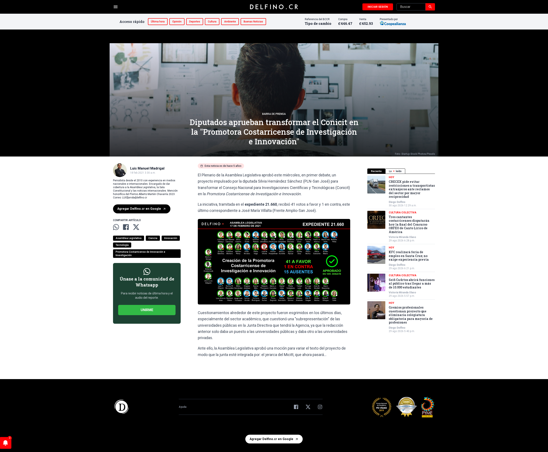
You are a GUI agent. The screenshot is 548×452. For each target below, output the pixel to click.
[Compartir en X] (136, 227)
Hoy (391, 177)
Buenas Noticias (253, 21)
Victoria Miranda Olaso (402, 237)
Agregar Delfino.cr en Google (139, 209)
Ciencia (152, 238)
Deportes (194, 21)
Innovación (170, 238)
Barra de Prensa (274, 113)
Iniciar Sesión (378, 6)
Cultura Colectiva (402, 212)
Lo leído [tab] (395, 171)
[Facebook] (296, 406)
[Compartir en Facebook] (125, 227)
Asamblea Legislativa (128, 238)
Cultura (212, 21)
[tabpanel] (401, 254)
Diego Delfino (397, 202)
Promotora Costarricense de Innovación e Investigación (140, 253)
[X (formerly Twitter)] (308, 406)
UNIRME (147, 310)
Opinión (177, 21)
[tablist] (401, 171)
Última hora (158, 21)
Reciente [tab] (376, 171)
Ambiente (230, 21)
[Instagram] (320, 406)
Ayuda (182, 406)
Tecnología (122, 245)
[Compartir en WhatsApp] (116, 227)
